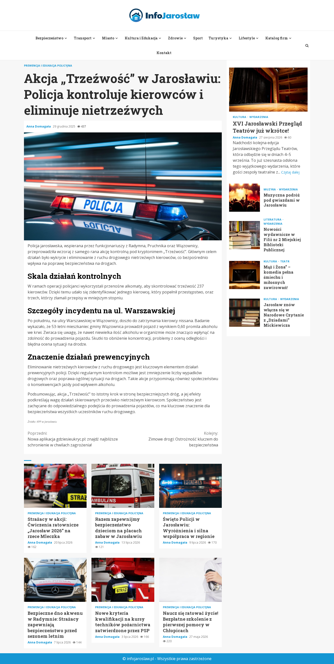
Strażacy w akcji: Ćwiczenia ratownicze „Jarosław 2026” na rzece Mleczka (55, 486)
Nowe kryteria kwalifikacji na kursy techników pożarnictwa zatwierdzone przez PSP (122, 580)
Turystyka (218, 38)
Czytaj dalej (290, 172)
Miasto (108, 38)
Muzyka (270, 189)
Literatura (273, 219)
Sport (198, 38)
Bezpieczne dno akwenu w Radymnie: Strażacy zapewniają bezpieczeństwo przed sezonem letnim (55, 580)
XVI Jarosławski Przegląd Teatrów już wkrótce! (268, 90)
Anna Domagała (39, 126)
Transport (82, 38)
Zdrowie (175, 38)
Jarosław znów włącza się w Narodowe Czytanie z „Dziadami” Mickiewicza (244, 313)
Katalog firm (276, 38)
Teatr (284, 261)
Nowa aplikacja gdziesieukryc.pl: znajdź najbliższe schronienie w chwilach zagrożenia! (73, 439)
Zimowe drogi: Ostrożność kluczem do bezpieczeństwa (183, 439)
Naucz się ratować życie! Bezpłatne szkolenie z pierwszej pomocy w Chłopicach (190, 580)
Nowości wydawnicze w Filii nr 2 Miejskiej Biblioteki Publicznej (244, 235)
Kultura (240, 117)
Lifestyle (247, 38)
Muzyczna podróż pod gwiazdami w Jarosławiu (244, 198)
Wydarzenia (258, 117)
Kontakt (163, 52)
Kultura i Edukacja (141, 38)
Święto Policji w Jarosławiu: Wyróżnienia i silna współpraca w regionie (190, 486)
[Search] (307, 45)
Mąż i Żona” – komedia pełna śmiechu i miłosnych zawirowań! (244, 275)
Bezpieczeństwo (49, 38)
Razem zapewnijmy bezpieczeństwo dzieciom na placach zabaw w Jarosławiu (122, 486)
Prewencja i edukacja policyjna (48, 65)
